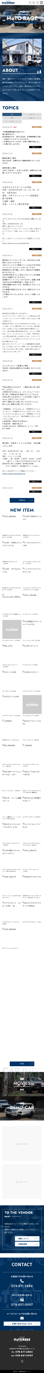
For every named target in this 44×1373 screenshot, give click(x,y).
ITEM (22, 1064)
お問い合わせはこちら (22, 1323)
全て (12, 114)
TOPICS (22, 500)
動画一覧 (31, 118)
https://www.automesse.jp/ (13, 473)
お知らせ (31, 114)
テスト (12, 121)
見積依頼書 (22, 1244)
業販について (23, 1238)
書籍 (12, 118)
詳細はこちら (35, 147)
